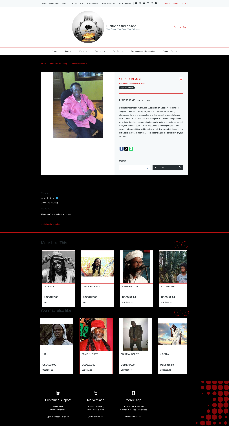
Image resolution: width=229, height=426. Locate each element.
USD (184, 3)
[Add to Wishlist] (181, 79)
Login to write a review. (51, 224)
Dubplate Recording (58, 63)
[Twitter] (126, 149)
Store (43, 63)
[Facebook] (122, 149)
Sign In (166, 3)
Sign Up (175, 3)
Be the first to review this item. (132, 83)
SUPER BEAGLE (79, 63)
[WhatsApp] (131, 149)
